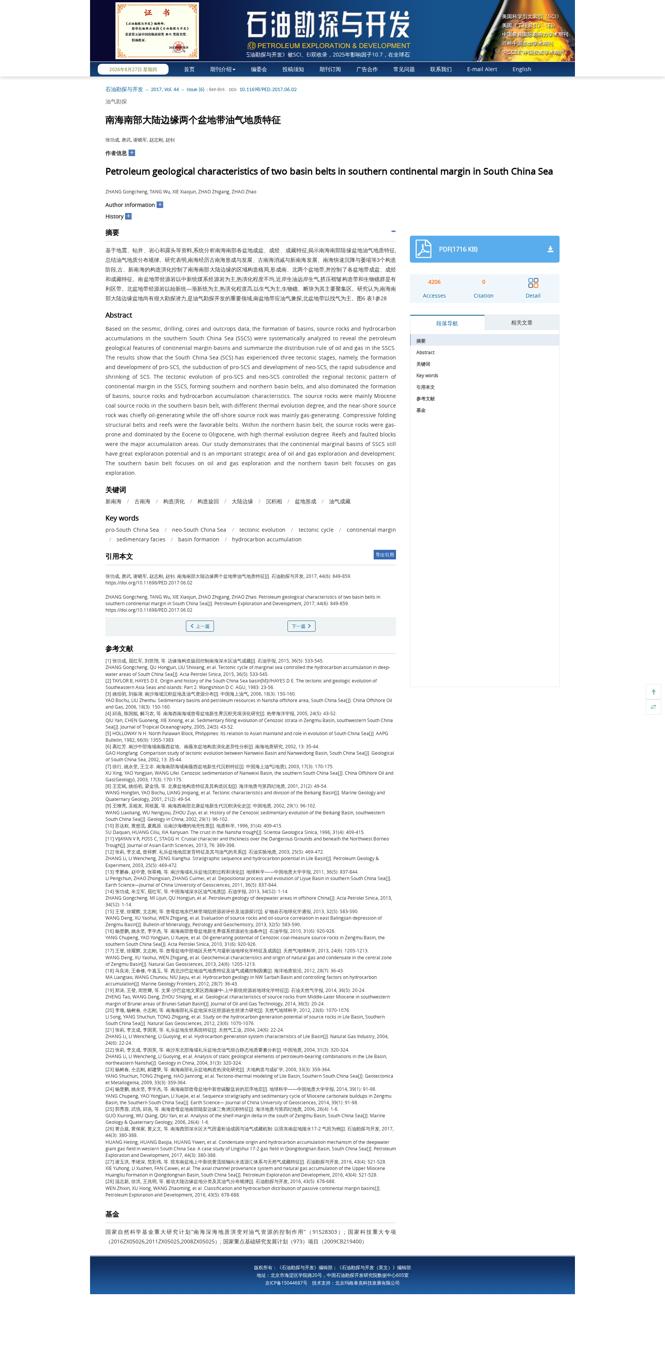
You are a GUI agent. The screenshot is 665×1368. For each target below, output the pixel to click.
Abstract (425, 352)
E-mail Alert (482, 69)
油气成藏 (340, 501)
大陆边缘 (242, 501)
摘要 (421, 341)
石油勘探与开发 (124, 90)
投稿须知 (293, 69)
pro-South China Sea (132, 529)
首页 (189, 69)
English (522, 69)
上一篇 (202, 626)
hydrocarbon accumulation (267, 539)
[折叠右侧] (653, 707)
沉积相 (274, 501)
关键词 (423, 364)
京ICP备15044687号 (286, 1283)
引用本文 (425, 387)
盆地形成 (305, 501)
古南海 (142, 501)
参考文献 (425, 398)
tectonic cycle (316, 529)
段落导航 (447, 323)
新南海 (113, 501)
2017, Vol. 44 (165, 90)
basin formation (198, 539)
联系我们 (441, 69)
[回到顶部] (653, 691)
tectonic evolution (262, 529)
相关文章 (522, 322)
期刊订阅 (330, 69)
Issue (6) (195, 90)
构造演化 (174, 501)
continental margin (371, 529)
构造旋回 (208, 501)
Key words (427, 375)
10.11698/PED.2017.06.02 (268, 90)
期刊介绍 (221, 69)
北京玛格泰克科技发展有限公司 (367, 1283)
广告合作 (367, 69)
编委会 (259, 69)
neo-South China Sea (199, 529)
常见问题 (404, 69)
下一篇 (299, 626)
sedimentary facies (141, 539)
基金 (421, 410)
